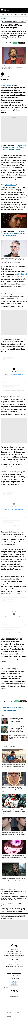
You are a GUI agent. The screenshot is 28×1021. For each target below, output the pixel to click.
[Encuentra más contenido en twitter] (6, 43)
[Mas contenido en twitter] (14, 991)
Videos (19, 1000)
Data (19, 1004)
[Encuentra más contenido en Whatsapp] (10, 43)
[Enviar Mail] (2, 76)
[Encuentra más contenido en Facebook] (3, 43)
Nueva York (17, 14)
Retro (19, 1008)
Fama (9, 1008)
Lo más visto (6, 716)
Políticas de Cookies (14, 978)
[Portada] (14, 948)
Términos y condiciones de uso (14, 973)
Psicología (23, 14)
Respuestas (9, 1000)
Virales (9, 1012)
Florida (2, 14)
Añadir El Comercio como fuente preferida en (14, 21)
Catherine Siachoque (10, 710)
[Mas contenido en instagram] (16, 991)
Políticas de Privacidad (14, 975)
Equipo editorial (14, 949)
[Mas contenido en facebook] (11, 991)
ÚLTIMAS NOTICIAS (8, 889)
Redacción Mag (8, 77)
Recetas (19, 1012)
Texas (12, 14)
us (9, 1004)
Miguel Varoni (7, 707)
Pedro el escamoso (17, 707)
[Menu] (2, 10)
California (7, 14)
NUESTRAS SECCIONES (14, 996)
